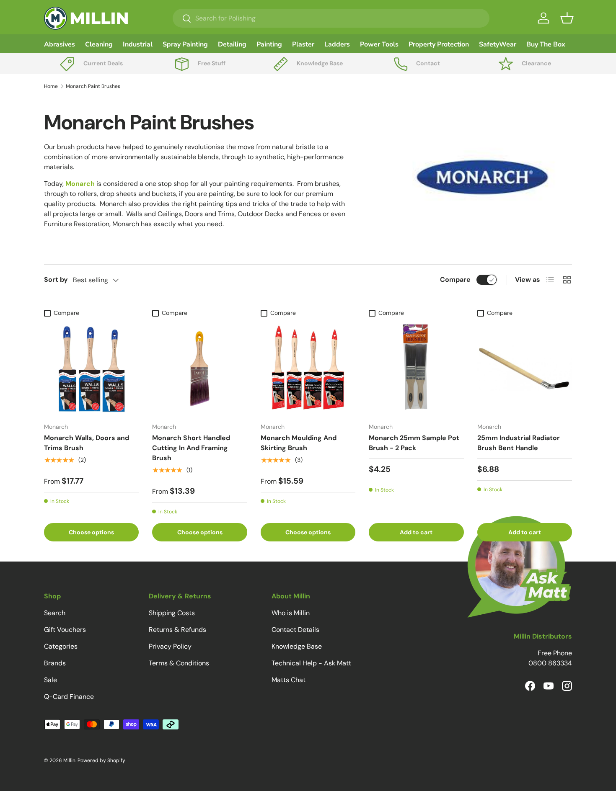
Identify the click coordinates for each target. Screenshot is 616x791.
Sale (50, 679)
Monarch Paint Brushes (93, 86)
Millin (69, 760)
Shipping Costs (172, 612)
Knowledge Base (297, 646)
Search (54, 612)
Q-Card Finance (69, 696)
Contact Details (295, 629)
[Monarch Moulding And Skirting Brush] (308, 368)
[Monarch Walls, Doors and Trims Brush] (91, 368)
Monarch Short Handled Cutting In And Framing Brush (191, 447)
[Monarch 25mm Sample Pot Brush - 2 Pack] (416, 368)
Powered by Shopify (101, 760)
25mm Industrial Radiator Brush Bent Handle (518, 442)
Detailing (232, 44)
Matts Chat (288, 679)
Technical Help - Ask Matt (311, 663)
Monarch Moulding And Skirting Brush (298, 442)
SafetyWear (497, 44)
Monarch (80, 183)
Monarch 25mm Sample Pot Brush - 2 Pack (414, 442)
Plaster (303, 44)
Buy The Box (545, 44)
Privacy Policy (170, 646)
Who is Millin (291, 612)
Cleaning (99, 44)
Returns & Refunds (177, 629)
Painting (269, 44)
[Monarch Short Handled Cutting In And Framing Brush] (199, 368)
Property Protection (439, 44)
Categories (61, 646)
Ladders (337, 44)
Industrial (138, 44)
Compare (455, 279)
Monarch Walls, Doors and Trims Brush (86, 442)
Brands (55, 663)
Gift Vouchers (65, 629)
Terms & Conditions (179, 663)
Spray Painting (185, 44)
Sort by (56, 279)
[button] (567, 18)
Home (51, 86)
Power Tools (379, 44)
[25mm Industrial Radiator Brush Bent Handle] (524, 368)
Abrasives (59, 44)
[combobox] (331, 18)
